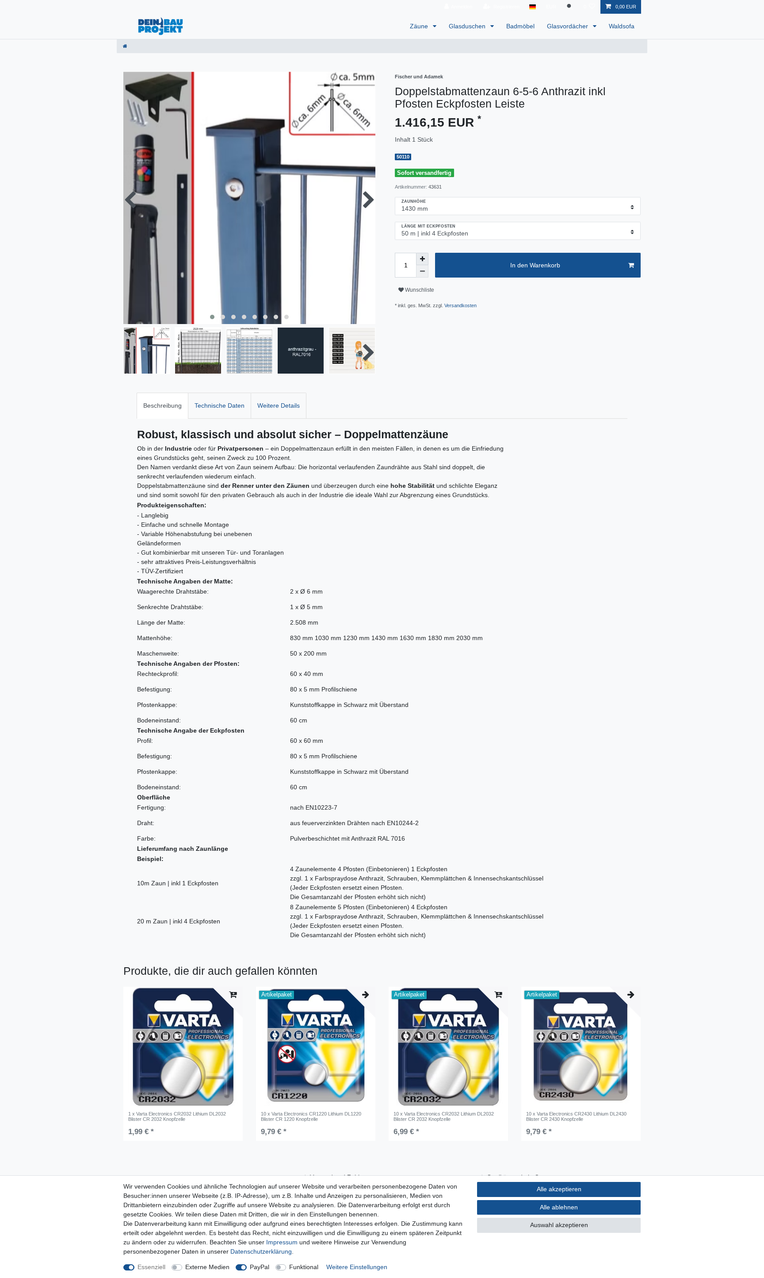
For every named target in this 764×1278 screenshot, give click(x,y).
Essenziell (151, 1266)
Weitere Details (278, 405)
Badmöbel (520, 26)
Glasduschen (468, 26)
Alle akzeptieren (559, 1189)
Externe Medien (207, 1266)
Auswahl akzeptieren (559, 1224)
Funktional (303, 1266)
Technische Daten (219, 405)
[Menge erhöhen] (422, 259)
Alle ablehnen (559, 1207)
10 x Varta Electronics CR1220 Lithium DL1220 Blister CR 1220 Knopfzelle (311, 1116)
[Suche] (570, 7)
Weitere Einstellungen (356, 1266)
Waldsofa (621, 26)
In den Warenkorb (535, 265)
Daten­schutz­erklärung (261, 1251)
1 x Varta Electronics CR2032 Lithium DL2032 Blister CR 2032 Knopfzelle (177, 1116)
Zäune (420, 26)
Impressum (282, 1242)
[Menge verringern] (422, 271)
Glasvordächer (568, 26)
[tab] (162, 406)
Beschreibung (162, 405)
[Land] (532, 7)
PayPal (259, 1266)
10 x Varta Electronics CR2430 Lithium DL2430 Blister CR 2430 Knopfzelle (576, 1116)
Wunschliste (419, 290)
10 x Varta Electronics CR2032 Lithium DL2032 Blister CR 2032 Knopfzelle (443, 1116)
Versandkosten (460, 305)
